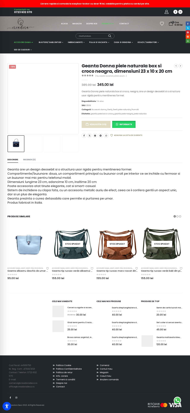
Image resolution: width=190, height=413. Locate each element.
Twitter (89, 135)
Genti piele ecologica (34, 268)
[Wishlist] (162, 24)
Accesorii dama (22, 42)
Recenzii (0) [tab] (29, 159)
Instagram (16, 397)
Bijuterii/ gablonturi (50, 42)
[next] (180, 66)
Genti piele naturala (122, 109)
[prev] (176, 66)
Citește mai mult (88, 228)
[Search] (109, 36)
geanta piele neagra (123, 113)
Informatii (125, 124)
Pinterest (95, 135)
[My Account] (166, 12)
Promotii (106, 23)
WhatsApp (106, 135)
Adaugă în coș (98, 124)
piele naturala (140, 113)
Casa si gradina (122, 42)
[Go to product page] (28, 244)
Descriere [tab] (12, 159)
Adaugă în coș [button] (44, 228)
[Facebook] (175, 12)
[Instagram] (180, 12)
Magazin (77, 23)
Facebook (84, 135)
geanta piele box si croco (102, 113)
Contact (124, 23)
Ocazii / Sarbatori (147, 42)
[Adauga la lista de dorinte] (47, 268)
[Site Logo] (15, 23)
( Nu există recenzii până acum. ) (111, 75)
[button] (8, 98)
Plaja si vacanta (98, 42)
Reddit (100, 135)
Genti (109, 109)
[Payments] (165, 405)
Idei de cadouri (22, 49)
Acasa (64, 23)
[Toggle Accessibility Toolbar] (6, 406)
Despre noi (91, 23)
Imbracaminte (75, 42)
